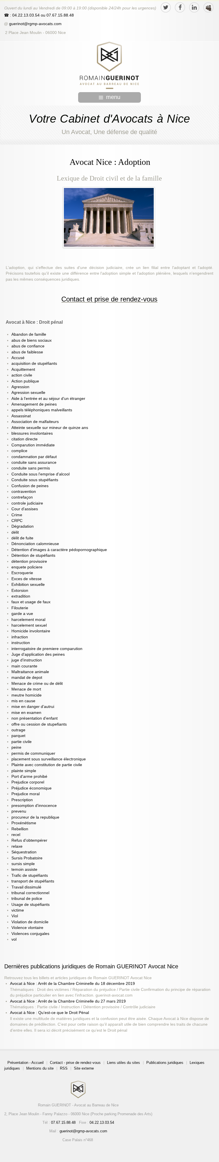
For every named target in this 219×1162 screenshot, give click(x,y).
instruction (20, 643)
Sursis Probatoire (26, 858)
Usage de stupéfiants (30, 904)
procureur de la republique (35, 817)
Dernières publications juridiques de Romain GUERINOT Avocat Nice (91, 966)
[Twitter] (166, 7)
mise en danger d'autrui (32, 707)
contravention (23, 491)
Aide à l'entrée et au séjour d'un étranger (48, 398)
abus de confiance (27, 346)
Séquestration (23, 852)
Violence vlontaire (27, 928)
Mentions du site (40, 1068)
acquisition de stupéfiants (34, 363)
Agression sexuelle (28, 392)
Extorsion (19, 590)
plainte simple (23, 771)
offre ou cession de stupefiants (39, 724)
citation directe (24, 439)
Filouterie (19, 608)
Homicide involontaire (30, 631)
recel (15, 835)
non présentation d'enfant (34, 718)
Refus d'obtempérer (29, 840)
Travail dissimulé (26, 887)
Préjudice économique (31, 788)
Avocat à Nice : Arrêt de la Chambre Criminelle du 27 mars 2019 (68, 1001)
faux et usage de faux (30, 602)
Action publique (25, 381)
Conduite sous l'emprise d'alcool (40, 474)
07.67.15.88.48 (59, 15)
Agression (20, 387)
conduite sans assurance (33, 462)
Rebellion (19, 829)
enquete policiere (26, 567)
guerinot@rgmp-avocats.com (35, 24)
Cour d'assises (24, 509)
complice (19, 451)
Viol (14, 916)
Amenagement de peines (34, 404)
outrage (18, 730)
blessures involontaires (32, 433)
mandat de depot (26, 677)
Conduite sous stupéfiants (34, 480)
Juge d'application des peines (38, 654)
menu (113, 97)
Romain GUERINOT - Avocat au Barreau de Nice (78, 1105)
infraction (19, 637)
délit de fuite (22, 538)
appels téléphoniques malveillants (41, 410)
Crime (16, 515)
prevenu (18, 811)
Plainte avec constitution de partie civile (46, 765)
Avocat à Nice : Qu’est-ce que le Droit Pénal (49, 1013)
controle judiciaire (27, 503)
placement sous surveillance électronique (48, 759)
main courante (24, 666)
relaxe (17, 846)
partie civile (21, 742)
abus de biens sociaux (31, 340)
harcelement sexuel (29, 625)
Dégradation (22, 526)
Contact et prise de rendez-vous (109, 299)
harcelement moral (28, 620)
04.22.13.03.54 (102, 1122)
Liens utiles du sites (123, 1062)
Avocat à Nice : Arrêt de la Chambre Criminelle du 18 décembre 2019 (72, 983)
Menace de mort (26, 689)
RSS (64, 1068)
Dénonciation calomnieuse (35, 544)
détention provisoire (29, 561)
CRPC (17, 521)
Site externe (84, 1068)
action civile (21, 375)
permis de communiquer (33, 753)
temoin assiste (24, 869)
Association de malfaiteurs (35, 422)
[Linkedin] (194, 7)
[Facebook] (180, 7)
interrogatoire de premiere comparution (46, 649)
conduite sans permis (30, 468)
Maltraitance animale (30, 672)
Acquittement (23, 369)
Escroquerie (22, 573)
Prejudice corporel (27, 782)
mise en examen (26, 712)
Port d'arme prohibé (29, 776)
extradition (20, 596)
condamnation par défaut (34, 457)
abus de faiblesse (27, 352)
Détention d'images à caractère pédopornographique (59, 550)
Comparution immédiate (33, 445)
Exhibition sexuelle (28, 584)
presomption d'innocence (34, 805)
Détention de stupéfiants (33, 555)
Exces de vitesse (26, 579)
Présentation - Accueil (25, 1062)
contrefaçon (22, 497)
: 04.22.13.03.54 (25, 15)
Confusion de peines (29, 486)
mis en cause (23, 701)
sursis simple (23, 864)
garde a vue (22, 614)
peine (16, 747)
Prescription (22, 800)
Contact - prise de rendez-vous (75, 1062)
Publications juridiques (164, 1062)
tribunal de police (26, 898)
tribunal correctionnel (30, 893)
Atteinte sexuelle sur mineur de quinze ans (49, 428)
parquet (18, 736)
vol (14, 939)
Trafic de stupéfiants (29, 875)
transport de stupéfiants (32, 881)
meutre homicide (26, 695)
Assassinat (21, 416)
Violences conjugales (30, 934)
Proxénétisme (23, 823)
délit (15, 532)
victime (17, 910)
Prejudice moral (25, 794)
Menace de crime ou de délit (37, 683)
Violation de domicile (29, 922)
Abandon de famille (28, 334)
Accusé (18, 358)
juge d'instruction (26, 660)
